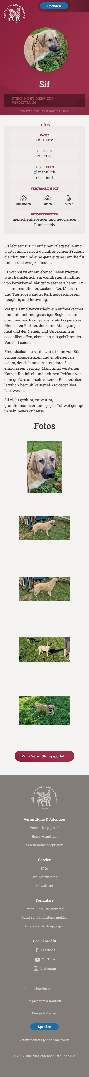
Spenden (54, 6)
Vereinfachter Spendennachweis (44, 1040)
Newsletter (44, 885)
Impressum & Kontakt (44, 1001)
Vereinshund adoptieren (44, 845)
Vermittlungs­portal (44, 827)
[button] (78, 6)
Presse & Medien (44, 1013)
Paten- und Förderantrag (44, 909)
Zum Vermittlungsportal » (44, 756)
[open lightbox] (44, 467)
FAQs (45, 868)
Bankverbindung (44, 877)
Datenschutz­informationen (44, 988)
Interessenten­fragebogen (44, 926)
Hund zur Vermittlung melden (44, 917)
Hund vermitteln (45, 836)
